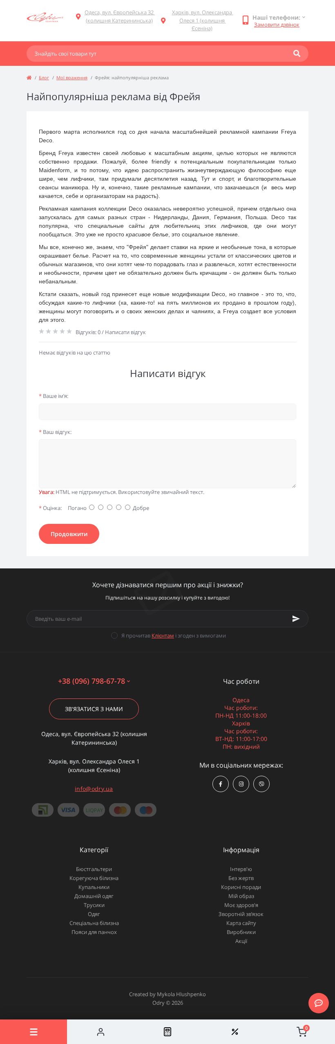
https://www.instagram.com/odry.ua (241, 784)
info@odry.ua (94, 789)
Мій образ (241, 896)
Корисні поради (241, 887)
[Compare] (167, 1031)
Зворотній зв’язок (241, 914)
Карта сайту (241, 923)
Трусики (94, 905)
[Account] (100, 1031)
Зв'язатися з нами (94, 709)
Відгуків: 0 (88, 332)
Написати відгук (125, 332)
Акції (241, 941)
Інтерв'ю (241, 869)
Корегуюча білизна (93, 878)
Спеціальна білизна (94, 923)
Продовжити (69, 534)
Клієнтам (163, 635)
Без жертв (241, 878)
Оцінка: (50, 508)
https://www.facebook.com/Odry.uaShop (220, 784)
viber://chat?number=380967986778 (261, 784)
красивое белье (147, 234)
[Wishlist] (234, 1031)
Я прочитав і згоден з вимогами (173, 635)
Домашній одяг (94, 896)
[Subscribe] (296, 618)
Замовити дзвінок (276, 24)
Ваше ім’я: (53, 396)
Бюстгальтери (94, 869)
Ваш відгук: (55, 432)
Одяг (94, 914)
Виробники (241, 932)
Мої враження (71, 77)
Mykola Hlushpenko (181, 994)
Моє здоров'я (241, 905)
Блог (44, 77)
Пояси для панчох (94, 932)
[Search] (296, 53)
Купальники (93, 887)
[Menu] (33, 1031)
